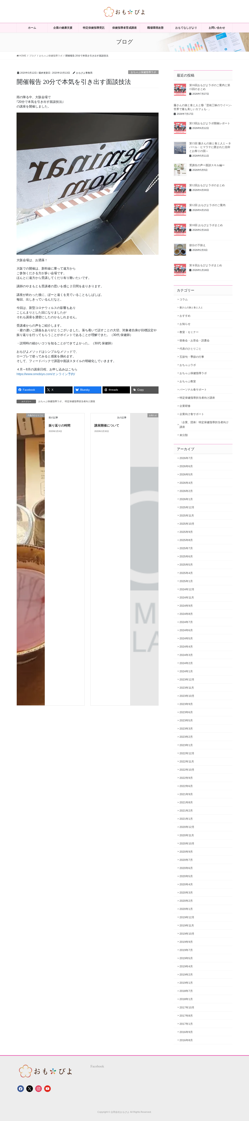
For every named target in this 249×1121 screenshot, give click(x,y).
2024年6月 (186, 630)
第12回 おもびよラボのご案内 (207, 205)
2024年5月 (186, 638)
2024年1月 (186, 671)
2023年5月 (186, 720)
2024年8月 (186, 613)
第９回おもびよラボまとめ (205, 265)
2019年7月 (186, 950)
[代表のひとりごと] (31, 559)
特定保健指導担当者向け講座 (80, 401)
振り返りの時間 (59, 425)
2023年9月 (186, 704)
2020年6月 (186, 868)
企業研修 (185, 405)
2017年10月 (187, 1007)
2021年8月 (186, 802)
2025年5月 (186, 564)
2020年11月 (187, 835)
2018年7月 (186, 990)
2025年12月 (187, 507)
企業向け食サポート (192, 414)
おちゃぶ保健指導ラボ (143, 72)
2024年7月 (186, 622)
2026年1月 (186, 499)
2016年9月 (186, 1032)
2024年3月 (186, 655)
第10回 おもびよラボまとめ (206, 225)
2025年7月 (186, 548)
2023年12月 (187, 679)
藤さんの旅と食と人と (191, 307)
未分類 (184, 435)
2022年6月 (186, 786)
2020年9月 (186, 851)
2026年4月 (186, 482)
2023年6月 (186, 712)
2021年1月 (186, 818)
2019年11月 (187, 925)
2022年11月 (187, 761)
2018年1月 (186, 999)
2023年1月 (186, 745)
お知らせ (185, 323)
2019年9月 (186, 941)
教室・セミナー (189, 332)
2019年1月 (186, 982)
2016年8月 (186, 1040)
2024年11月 (187, 597)
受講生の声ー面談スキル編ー (207, 165)
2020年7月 (186, 859)
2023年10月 (187, 695)
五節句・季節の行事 (192, 356)
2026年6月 (186, 466)
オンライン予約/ (63, 374)
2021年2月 (186, 810)
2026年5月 (186, 474)
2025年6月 (186, 556)
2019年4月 (186, 966)
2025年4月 (186, 573)
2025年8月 (186, 540)
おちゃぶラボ (188, 365)
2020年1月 (186, 908)
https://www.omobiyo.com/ (34, 374)
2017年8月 (186, 1015)
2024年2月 (186, 663)
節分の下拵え (197, 245)
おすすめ (185, 315)
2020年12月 (187, 826)
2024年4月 (186, 646)
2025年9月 (186, 531)
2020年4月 (186, 884)
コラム (184, 299)
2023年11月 (187, 687)
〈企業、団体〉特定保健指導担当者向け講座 (204, 424)
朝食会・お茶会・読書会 (195, 340)
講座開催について (106, 425)
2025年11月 (187, 515)
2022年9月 (186, 777)
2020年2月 (186, 900)
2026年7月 (186, 458)
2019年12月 (187, 917)
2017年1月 (186, 1023)
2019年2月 (186, 974)
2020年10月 (187, 843)
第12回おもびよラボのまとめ (207, 185)
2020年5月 (186, 876)
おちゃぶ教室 (188, 381)
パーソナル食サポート (193, 389)
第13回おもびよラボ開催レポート (209, 123)
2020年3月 (186, 892)
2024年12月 (187, 589)
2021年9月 (186, 794)
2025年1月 (186, 581)
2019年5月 (186, 958)
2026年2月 (186, 491)
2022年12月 (187, 753)
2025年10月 (187, 523)
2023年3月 (186, 728)
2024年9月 (186, 605)
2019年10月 (187, 933)
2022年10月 (187, 769)
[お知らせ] (144, 421)
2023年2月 (186, 736)
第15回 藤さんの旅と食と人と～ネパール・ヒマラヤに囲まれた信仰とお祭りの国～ (210, 147)
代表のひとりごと (190, 348)
